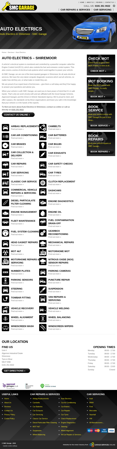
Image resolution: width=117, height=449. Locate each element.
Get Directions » (14, 370)
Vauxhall (92, 414)
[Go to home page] (19, 6)
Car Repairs (65, 410)
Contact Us (109, 2)
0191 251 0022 (97, 6)
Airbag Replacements (41, 398)
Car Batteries (38, 406)
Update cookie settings (10, 446)
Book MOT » (97, 96)
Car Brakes (65, 406)
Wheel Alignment (67, 430)
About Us (90, 2)
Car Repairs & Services (75, 10)
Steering (64, 426)
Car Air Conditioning (68, 402)
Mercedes (93, 410)
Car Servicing (103, 10)
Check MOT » (98, 71)
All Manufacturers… (96, 422)
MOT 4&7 (36, 426)
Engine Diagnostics (68, 422)
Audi (91, 398)
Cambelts (36, 402)
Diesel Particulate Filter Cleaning (45, 422)
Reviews (99, 2)
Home (82, 2)
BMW (91, 402)
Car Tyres (64, 414)
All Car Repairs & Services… (72, 434)
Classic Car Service (40, 418)
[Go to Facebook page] (114, 6)
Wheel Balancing (39, 434)
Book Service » (100, 125)
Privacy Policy (9, 414)
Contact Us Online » (17, 114)
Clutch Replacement (68, 418)
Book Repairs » (100, 151)
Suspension (37, 430)
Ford (91, 406)
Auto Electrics (66, 398)
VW (90, 418)
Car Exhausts (38, 410)
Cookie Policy (9, 418)
